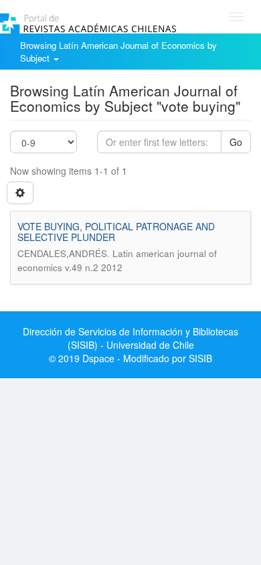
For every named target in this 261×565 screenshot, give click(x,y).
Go (236, 142)
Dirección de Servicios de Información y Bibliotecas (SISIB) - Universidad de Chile (130, 338)
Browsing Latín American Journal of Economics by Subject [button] (118, 51)
